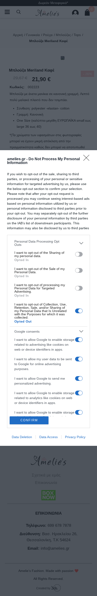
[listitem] (48, 243)
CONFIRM (29, 420)
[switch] (79, 254)
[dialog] (48, 298)
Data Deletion (22, 437)
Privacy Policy (75, 437)
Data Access (48, 437)
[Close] (87, 159)
